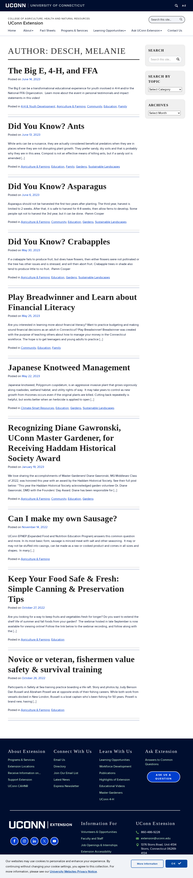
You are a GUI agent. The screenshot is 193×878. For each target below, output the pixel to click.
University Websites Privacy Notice (73, 871)
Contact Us (175, 30)
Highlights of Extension (114, 780)
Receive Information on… (24, 773)
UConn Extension (25, 23)
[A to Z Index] (184, 6)
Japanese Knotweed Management (69, 367)
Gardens (81, 167)
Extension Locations (21, 766)
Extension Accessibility (96, 851)
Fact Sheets (47, 30)
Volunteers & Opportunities (99, 832)
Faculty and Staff (92, 838)
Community (94, 106)
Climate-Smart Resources (37, 408)
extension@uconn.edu (156, 838)
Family (122, 106)
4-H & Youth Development (38, 106)
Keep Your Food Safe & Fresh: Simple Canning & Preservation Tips (66, 589)
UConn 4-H (106, 799)
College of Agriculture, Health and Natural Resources (49, 18)
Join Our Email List (66, 773)
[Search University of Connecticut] (176, 6)
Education (110, 106)
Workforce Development (115, 766)
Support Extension (20, 780)
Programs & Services (74, 30)
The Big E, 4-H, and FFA (53, 70)
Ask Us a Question (163, 776)
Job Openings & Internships (99, 845)
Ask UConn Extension (145, 30)
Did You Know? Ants (46, 126)
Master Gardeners (111, 793)
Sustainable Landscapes (104, 167)
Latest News (62, 780)
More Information (147, 863)
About (27, 30)
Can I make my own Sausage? (62, 518)
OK (174, 863)
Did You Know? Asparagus (57, 186)
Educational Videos (112, 786)
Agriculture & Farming (71, 106)
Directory (60, 766)
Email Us (59, 760)
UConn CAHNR (18, 786)
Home (12, 30)
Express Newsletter (66, 786)
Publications (107, 773)
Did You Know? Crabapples (59, 241)
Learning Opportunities (108, 30)
